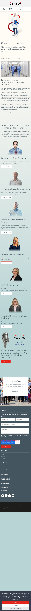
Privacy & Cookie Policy (8, 508)
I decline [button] (16, 605)
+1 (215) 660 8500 (5, 483)
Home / (2, 58)
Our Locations (4, 458)
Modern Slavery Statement (20, 508)
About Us (3, 456)
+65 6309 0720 (4, 487)
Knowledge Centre (5, 462)
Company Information (10, 507)
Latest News (3, 460)
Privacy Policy (4, 469)
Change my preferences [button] (15, 608)
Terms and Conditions (21, 507)
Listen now (6, 361)
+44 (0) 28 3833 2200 (5, 479)
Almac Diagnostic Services (6, 466)
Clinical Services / (8, 58)
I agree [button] (15, 602)
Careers (2, 454)
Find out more (7, 166)
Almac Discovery (4, 464)
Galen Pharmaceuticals (6, 471)
